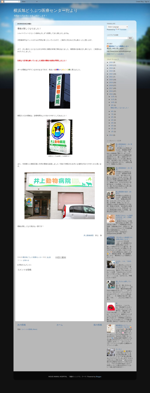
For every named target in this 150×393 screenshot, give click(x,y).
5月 (112, 120)
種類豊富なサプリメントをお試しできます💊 (124, 326)
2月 (112, 128)
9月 (112, 105)
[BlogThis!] (59, 257)
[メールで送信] (56, 257)
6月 (112, 117)
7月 (112, 114)
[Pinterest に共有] (65, 257)
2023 (111, 71)
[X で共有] (61, 257)
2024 (111, 68)
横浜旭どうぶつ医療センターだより (46, 10)
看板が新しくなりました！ (120, 108)
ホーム (60, 325)
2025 (111, 65)
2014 (111, 135)
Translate (123, 29)
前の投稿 (98, 325)
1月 (112, 131)
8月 (112, 111)
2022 (111, 74)
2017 (111, 88)
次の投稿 (21, 325)
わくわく (119, 349)
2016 (111, 91)
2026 (111, 62)
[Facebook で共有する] (63, 257)
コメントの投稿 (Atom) (29, 329)
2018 (111, 85)
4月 (112, 123)
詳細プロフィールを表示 (115, 54)
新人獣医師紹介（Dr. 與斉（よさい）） (124, 145)
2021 (111, 77)
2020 (111, 79)
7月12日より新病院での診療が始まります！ (124, 238)
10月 (113, 102)
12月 (113, 96)
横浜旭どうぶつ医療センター (119, 46)
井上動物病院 (89, 235)
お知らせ (26, 260)
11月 (113, 99)
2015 (111, 94)
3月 (112, 126)
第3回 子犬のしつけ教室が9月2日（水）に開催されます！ (124, 217)
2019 (111, 82)
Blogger (98, 376)
